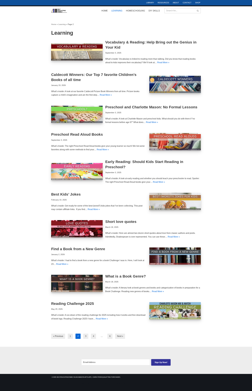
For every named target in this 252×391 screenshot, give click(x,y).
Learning (116, 11)
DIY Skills (154, 11)
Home (104, 11)
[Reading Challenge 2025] (175, 310)
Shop (197, 3)
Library (150, 3)
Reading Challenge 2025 (72, 304)
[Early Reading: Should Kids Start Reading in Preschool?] (77, 171)
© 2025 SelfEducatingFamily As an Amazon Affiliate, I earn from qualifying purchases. (86, 377)
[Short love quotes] (77, 228)
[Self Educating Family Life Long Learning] (59, 11)
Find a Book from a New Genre (78, 249)
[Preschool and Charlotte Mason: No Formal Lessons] (77, 114)
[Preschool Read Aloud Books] (175, 141)
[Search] (198, 10)
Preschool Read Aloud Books (77, 134)
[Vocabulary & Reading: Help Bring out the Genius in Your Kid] (77, 52)
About (176, 3)
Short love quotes (120, 222)
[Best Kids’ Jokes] (175, 201)
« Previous (58, 336)
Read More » (163, 62)
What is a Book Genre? (125, 276)
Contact (187, 3)
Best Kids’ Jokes (66, 194)
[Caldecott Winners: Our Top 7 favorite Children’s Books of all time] (175, 84)
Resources (163, 3)
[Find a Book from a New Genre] (175, 256)
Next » (120, 336)
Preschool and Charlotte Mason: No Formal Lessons (151, 107)
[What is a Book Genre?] (77, 283)
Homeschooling (135, 11)
